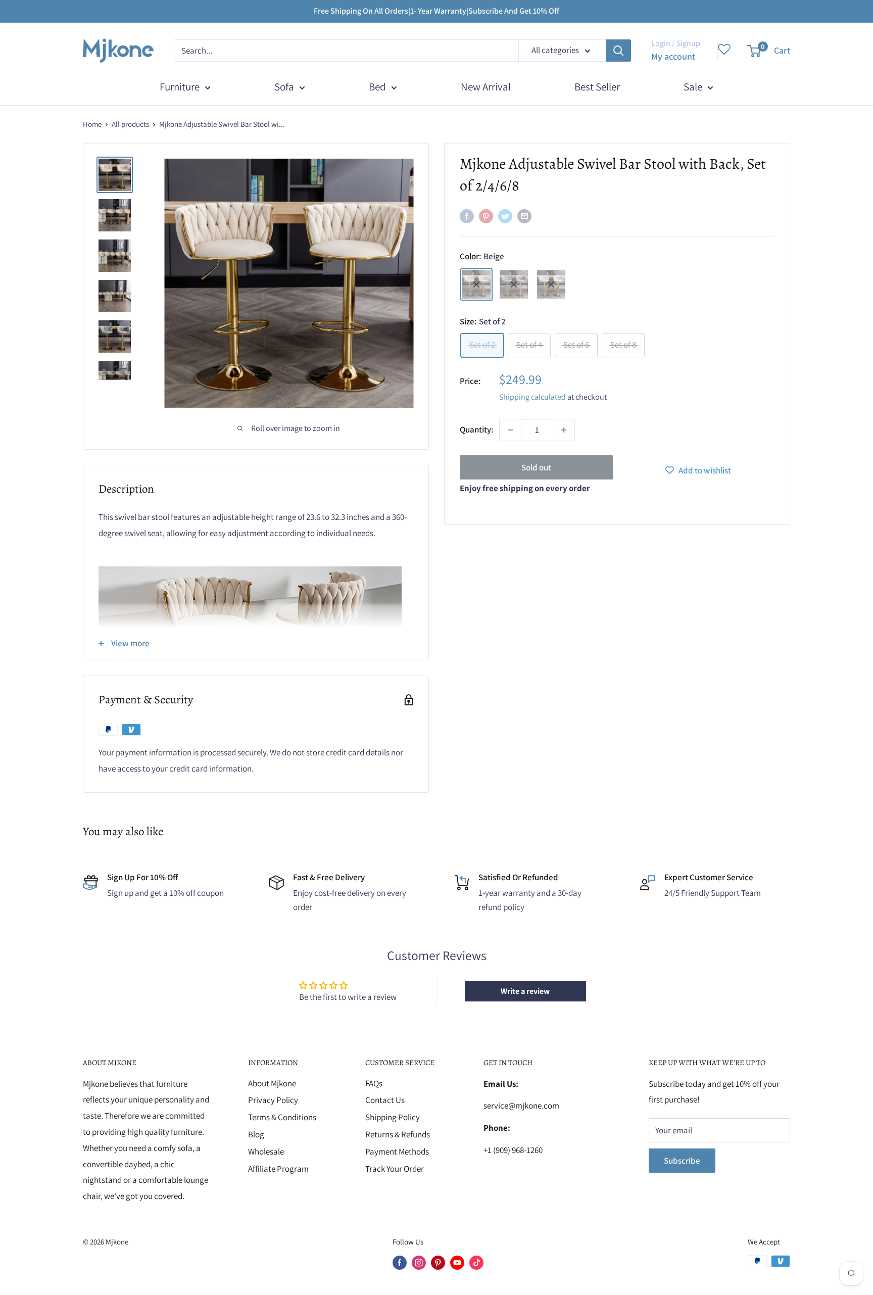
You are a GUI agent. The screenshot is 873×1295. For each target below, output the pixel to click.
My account (673, 56)
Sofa (284, 86)
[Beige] (476, 284)
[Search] (618, 50)
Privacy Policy (273, 1100)
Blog (256, 1134)
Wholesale (266, 1151)
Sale (693, 86)
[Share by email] (524, 216)
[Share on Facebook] (467, 216)
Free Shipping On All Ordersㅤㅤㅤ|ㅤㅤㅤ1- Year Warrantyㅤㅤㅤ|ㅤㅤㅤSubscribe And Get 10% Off (436, 11)
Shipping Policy (392, 1117)
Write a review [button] (525, 991)
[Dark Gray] (514, 284)
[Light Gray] (551, 284)
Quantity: (476, 429)
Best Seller (597, 86)
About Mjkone (272, 1083)
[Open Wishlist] (724, 50)
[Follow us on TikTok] (476, 1262)
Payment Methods (397, 1151)
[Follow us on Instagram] (419, 1262)
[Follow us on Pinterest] (438, 1262)
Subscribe (682, 1160)
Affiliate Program (278, 1168)
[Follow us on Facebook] (400, 1262)
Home (92, 124)
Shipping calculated (532, 397)
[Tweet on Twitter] (505, 216)
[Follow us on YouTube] (457, 1262)
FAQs (373, 1083)
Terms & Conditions (282, 1117)
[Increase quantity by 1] (563, 430)
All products (130, 124)
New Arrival (486, 86)
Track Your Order (394, 1168)
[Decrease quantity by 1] (510, 430)
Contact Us (385, 1100)
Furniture (180, 86)
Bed (377, 86)
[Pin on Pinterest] (486, 216)
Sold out (536, 467)
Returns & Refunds (397, 1134)
